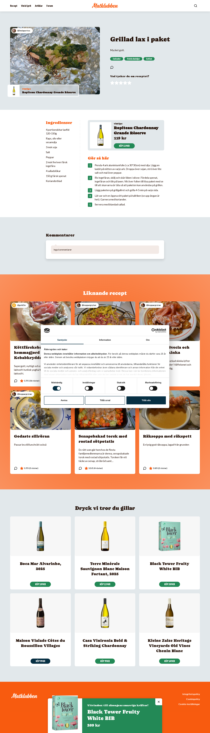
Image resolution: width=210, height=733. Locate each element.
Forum (49, 5)
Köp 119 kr (124, 145)
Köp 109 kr (40, 584)
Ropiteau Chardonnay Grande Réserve (49, 92)
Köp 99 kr (40, 661)
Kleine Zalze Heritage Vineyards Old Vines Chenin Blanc (169, 645)
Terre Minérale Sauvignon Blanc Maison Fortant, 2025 (105, 568)
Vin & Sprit (26, 5)
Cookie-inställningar (189, 704)
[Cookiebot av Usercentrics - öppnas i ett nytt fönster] (153, 330)
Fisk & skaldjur (133, 58)
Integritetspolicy (191, 694)
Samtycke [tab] (62, 340)
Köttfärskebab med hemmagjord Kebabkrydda (34, 352)
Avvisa (64, 400)
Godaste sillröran (32, 436)
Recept (13, 5)
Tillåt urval (105, 400)
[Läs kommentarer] (112, 67)
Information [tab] (105, 340)
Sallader (117, 58)
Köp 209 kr (169, 584)
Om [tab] (148, 340)
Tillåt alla (146, 400)
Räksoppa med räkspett (167, 436)
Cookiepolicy (193, 699)
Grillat (149, 58)
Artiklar (39, 5)
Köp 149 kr (169, 661)
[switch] (89, 388)
